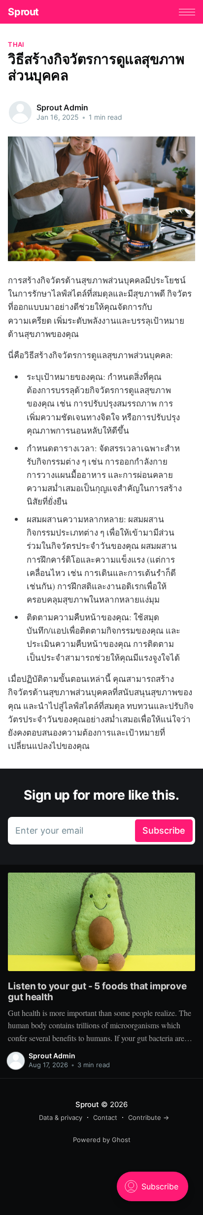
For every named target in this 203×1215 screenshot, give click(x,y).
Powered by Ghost (102, 1140)
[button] (187, 12)
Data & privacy (60, 1117)
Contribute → (148, 1117)
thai (16, 44)
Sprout (23, 12)
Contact (105, 1117)
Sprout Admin (62, 107)
